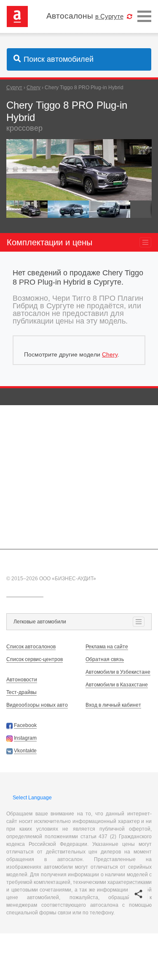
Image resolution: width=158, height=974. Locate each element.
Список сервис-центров (34, 659)
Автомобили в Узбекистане (118, 672)
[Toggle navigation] (144, 16)
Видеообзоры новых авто (37, 705)
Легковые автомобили (39, 622)
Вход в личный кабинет (113, 705)
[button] (144, 147)
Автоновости (21, 680)
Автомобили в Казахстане (117, 685)
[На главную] (17, 16)
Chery (110, 354)
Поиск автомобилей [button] (59, 59)
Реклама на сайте (107, 647)
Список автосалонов (31, 647)
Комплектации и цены (49, 242)
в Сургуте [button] (109, 16)
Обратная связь (105, 659)
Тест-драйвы (21, 692)
